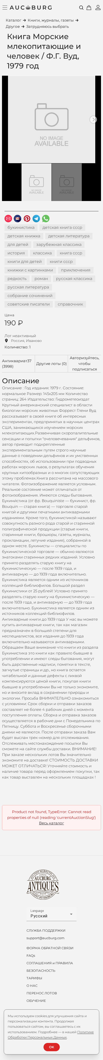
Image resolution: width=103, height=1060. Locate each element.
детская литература (69, 236)
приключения (75, 270)
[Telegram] (36, 218)
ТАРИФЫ (34, 978)
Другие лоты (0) (51, 363)
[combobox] (51, 916)
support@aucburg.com (45, 938)
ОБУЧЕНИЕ (36, 1001)
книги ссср (61, 261)
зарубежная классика (59, 244)
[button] (93, 119)
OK (51, 1047)
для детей (18, 244)
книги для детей (25, 261)
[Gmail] (17, 218)
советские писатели (29, 304)
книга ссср (71, 253)
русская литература (28, 287)
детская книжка (24, 236)
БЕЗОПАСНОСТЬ (40, 971)
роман (41, 278)
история (16, 253)
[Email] (8, 218)
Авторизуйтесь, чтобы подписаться (84, 363)
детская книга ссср (62, 227)
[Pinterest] (27, 218)
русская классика (74, 278)
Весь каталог (51, 823)
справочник (70, 304)
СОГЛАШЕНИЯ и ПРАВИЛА (49, 963)
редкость (17, 278)
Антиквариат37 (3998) (17, 363)
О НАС (32, 986)
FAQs (30, 955)
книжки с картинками (30, 270)
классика (42, 253)
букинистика (21, 227)
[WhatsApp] (46, 218)
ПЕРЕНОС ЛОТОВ (41, 993)
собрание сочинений (30, 295)
